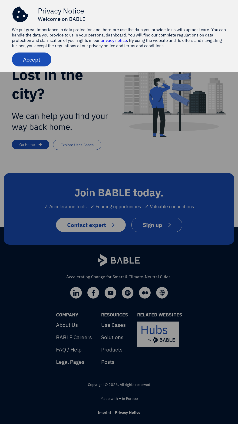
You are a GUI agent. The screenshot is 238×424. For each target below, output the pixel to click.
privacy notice (114, 40)
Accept (31, 59)
